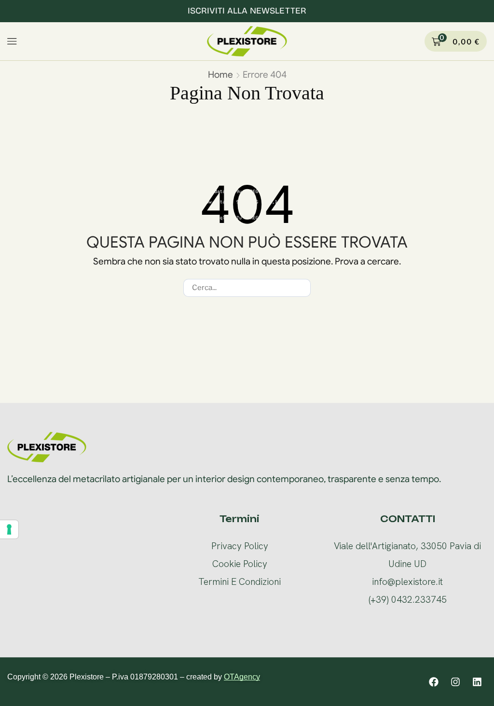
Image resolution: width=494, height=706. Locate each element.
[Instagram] (455, 682)
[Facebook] (433, 682)
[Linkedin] (477, 682)
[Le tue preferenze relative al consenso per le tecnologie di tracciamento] (9, 529)
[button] (12, 41)
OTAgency (242, 677)
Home (220, 74)
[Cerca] (302, 288)
